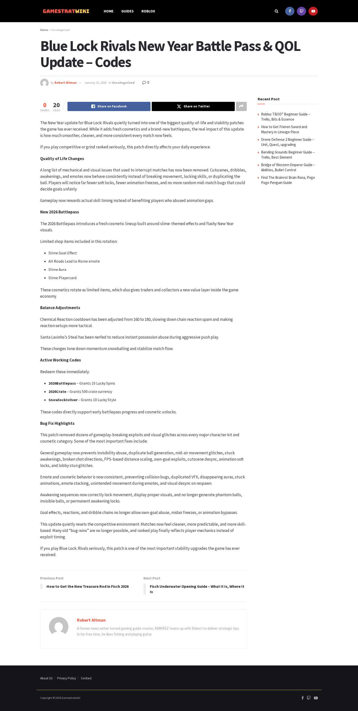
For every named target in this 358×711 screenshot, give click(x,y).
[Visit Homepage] (65, 11)
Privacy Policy (66, 678)
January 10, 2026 (95, 83)
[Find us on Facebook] (289, 11)
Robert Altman (66, 83)
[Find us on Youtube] (313, 11)
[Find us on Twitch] (301, 11)
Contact (86, 678)
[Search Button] (276, 11)
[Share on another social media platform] (241, 106)
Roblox (148, 11)
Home (108, 11)
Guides (127, 11)
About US (46, 678)
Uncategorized (60, 30)
